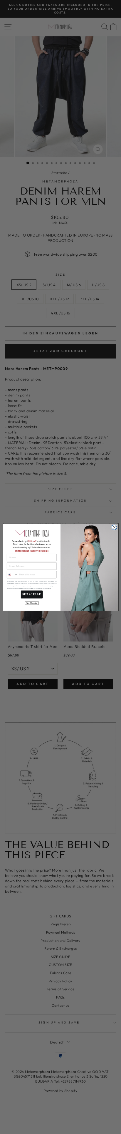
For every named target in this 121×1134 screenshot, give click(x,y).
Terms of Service (47, 588)
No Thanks (31, 603)
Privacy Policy (39, 588)
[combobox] (12, 574)
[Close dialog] (114, 527)
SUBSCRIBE (31, 594)
